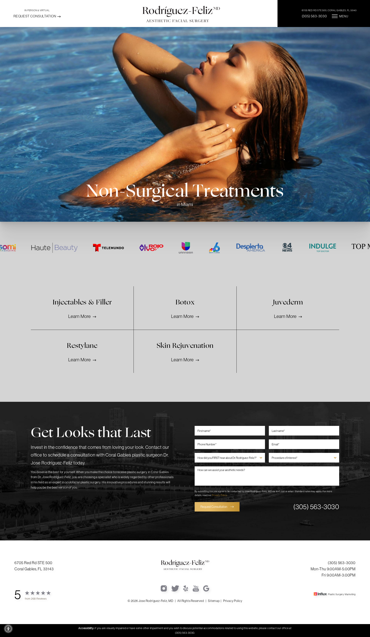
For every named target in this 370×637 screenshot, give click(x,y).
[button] (8, 628)
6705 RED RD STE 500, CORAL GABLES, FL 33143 (329, 10)
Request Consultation (34, 16)
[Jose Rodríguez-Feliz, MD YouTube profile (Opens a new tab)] (196, 588)
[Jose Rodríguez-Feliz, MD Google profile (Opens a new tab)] (206, 588)
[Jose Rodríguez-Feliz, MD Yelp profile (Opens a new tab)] (186, 588)
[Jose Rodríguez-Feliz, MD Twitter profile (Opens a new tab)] (175, 588)
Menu (343, 16)
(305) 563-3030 (314, 16)
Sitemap (214, 601)
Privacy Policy (219, 495)
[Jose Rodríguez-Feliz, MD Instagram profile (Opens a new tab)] (164, 588)
